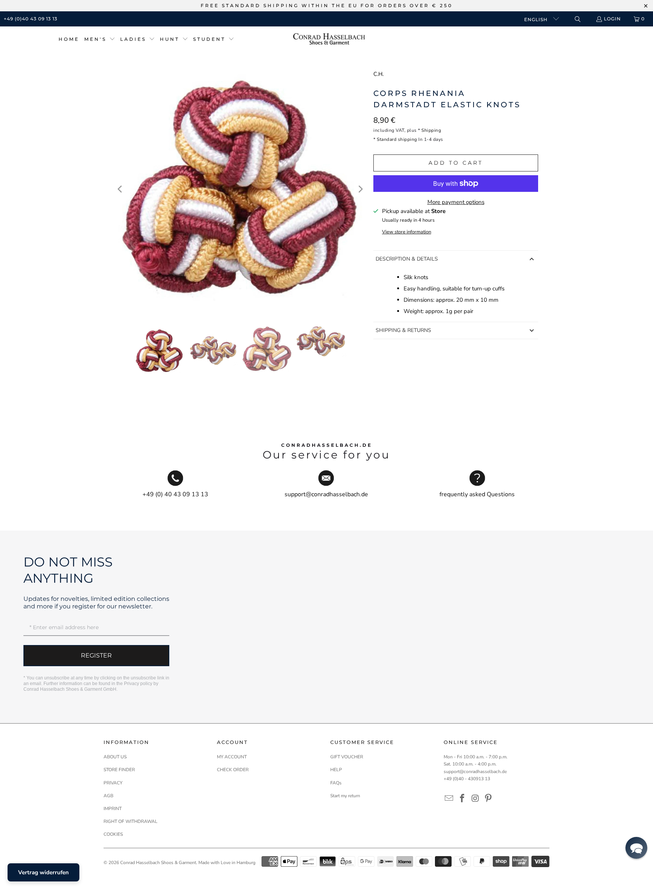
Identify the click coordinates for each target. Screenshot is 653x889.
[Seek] (577, 19)
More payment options (455, 202)
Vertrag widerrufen (43, 872)
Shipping (431, 130)
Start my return (345, 796)
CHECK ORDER (233, 770)
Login (612, 19)
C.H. (378, 74)
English (536, 19)
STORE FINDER (119, 770)
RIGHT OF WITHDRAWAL (131, 821)
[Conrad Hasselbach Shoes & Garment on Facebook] (462, 799)
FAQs (336, 783)
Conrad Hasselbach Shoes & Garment (158, 863)
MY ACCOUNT (232, 757)
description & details (407, 258)
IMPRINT (113, 809)
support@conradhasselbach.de (475, 772)
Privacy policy (138, 683)
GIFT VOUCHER (346, 757)
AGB (108, 796)
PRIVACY (113, 783)
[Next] (360, 189)
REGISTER (96, 655)
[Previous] (121, 189)
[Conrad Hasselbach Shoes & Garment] (329, 39)
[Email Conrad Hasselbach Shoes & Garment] (449, 799)
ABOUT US (115, 757)
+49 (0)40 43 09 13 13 (30, 19)
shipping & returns (403, 330)
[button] (99, 39)
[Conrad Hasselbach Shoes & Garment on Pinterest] (488, 799)
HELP (336, 770)
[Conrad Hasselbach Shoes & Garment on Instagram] (475, 799)
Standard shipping (397, 139)
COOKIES (113, 834)
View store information (406, 231)
